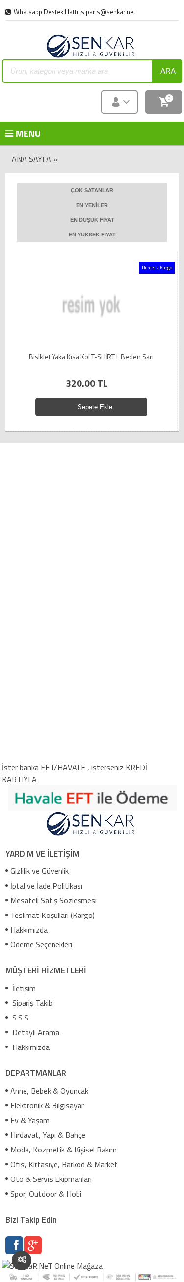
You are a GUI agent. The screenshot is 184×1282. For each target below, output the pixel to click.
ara (168, 71)
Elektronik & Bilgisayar (47, 1105)
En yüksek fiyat (92, 234)
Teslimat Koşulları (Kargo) (52, 915)
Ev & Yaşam (30, 1120)
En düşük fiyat (92, 220)
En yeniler (92, 205)
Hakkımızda (29, 930)
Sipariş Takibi (32, 1003)
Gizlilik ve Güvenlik (39, 871)
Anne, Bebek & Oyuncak (49, 1091)
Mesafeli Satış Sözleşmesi (53, 900)
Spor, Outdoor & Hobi (45, 1194)
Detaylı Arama (34, 1032)
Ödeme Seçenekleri (41, 944)
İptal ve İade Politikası (46, 885)
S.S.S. (20, 1017)
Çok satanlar (92, 190)
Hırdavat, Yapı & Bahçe (47, 1135)
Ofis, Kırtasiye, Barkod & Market (64, 1164)
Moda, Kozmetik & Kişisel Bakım (63, 1149)
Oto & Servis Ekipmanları (51, 1179)
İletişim (23, 988)
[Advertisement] (93, 512)
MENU (20, 133)
